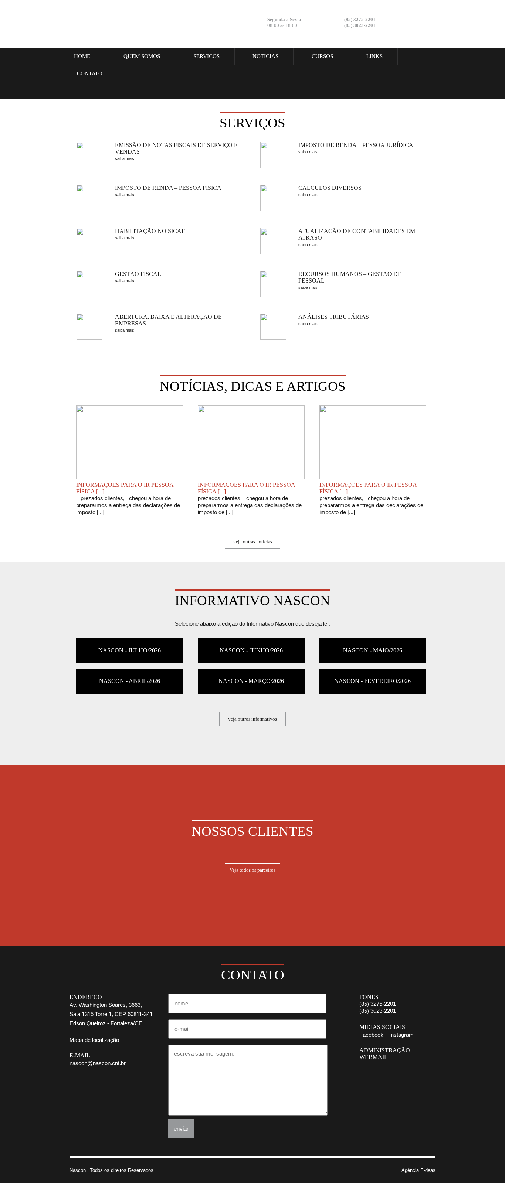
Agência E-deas (418, 1170)
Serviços (206, 56)
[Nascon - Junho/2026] (251, 641)
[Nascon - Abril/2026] (129, 672)
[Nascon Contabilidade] (116, 24)
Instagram (422, 23)
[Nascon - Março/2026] (251, 672)
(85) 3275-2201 (377, 1004)
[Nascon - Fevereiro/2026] (372, 672)
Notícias (265, 56)
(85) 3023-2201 (377, 1011)
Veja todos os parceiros (252, 870)
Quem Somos (141, 56)
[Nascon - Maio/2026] (372, 641)
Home (82, 56)
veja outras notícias (252, 541)
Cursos (322, 56)
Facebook (402, 23)
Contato (89, 73)
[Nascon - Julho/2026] (129, 641)
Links (374, 56)
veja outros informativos (252, 719)
